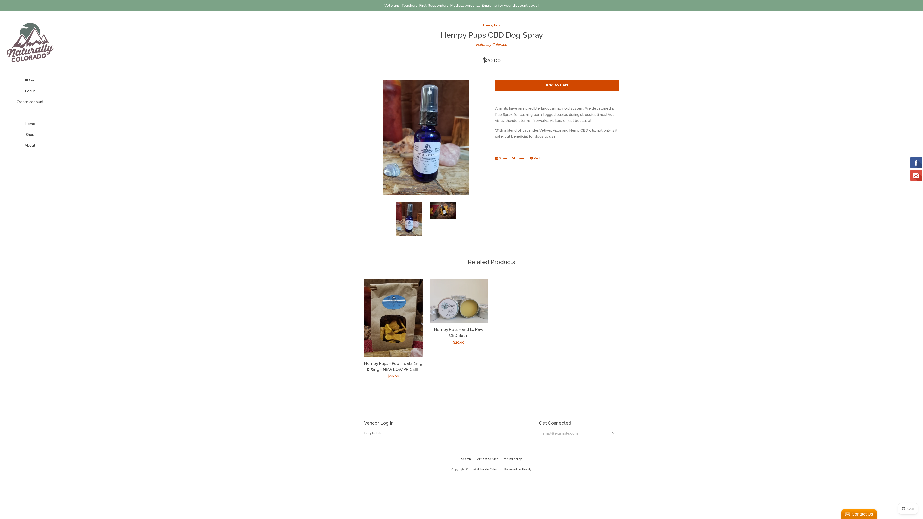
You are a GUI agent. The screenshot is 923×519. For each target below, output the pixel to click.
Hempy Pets (491, 25)
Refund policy (512, 459)
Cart (32, 80)
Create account (30, 102)
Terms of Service (487, 459)
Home (30, 124)
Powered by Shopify (518, 469)
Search (466, 459)
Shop (30, 134)
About (30, 145)
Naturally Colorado (491, 45)
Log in (30, 91)
